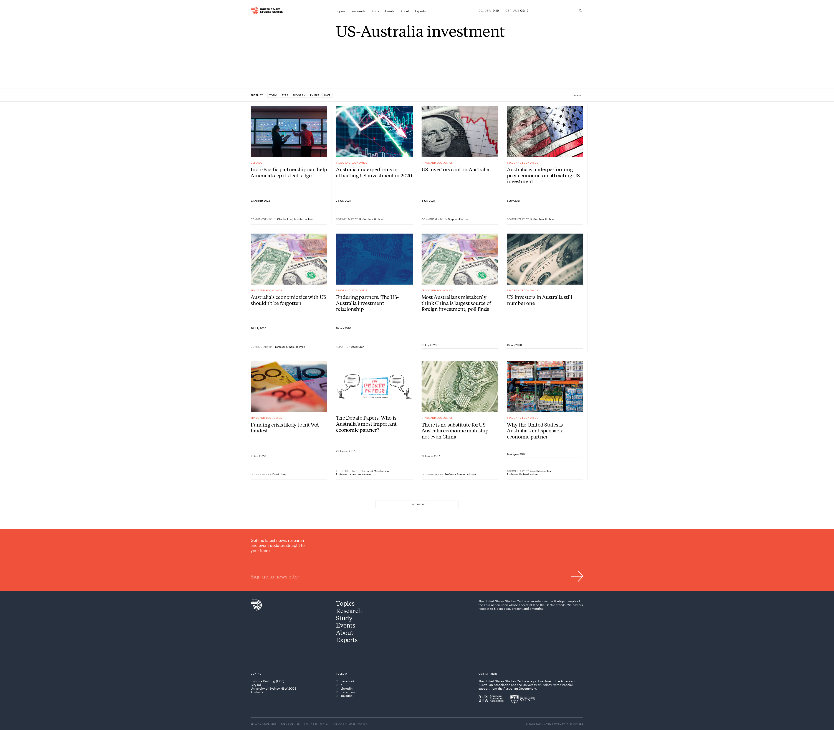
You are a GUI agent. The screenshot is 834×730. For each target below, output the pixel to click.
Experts (346, 640)
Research (349, 610)
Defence (256, 162)
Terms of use (290, 724)
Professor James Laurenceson (354, 474)
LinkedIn (346, 688)
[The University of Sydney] (522, 699)
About (344, 632)
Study (344, 618)
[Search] (580, 11)
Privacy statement (263, 724)
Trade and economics (351, 162)
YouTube (346, 695)
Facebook (347, 681)
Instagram (348, 692)
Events (345, 625)
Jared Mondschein (377, 470)
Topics (345, 603)
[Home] (260, 10)
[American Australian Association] (490, 698)
